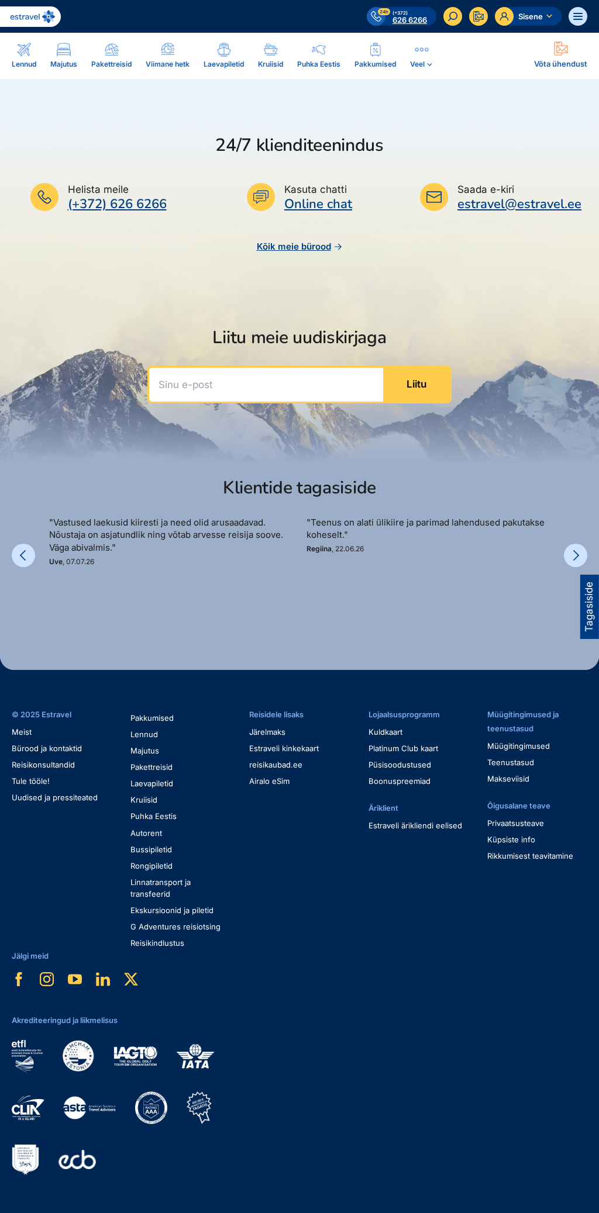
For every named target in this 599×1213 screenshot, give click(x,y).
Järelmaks (267, 732)
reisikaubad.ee (275, 764)
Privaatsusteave (515, 823)
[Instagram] (47, 979)
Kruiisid (143, 799)
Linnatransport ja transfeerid (160, 887)
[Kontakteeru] (478, 16)
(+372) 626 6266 (117, 204)
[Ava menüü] (578, 16)
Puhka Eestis (153, 816)
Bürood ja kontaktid (47, 748)
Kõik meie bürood (294, 246)
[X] (131, 979)
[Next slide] (575, 555)
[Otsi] (452, 16)
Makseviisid (508, 778)
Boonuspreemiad (400, 781)
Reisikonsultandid (43, 764)
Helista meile (98, 189)
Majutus (144, 750)
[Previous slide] (23, 555)
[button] (53, 594)
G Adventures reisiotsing (175, 926)
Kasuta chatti (315, 189)
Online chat (318, 204)
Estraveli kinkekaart (284, 748)
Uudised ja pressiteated (55, 797)
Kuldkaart (385, 732)
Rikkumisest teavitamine (530, 855)
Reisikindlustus (157, 943)
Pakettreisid (151, 767)
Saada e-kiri (485, 189)
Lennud (144, 734)
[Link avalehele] (30, 16)
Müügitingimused (518, 746)
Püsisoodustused (400, 764)
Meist (22, 732)
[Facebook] (19, 979)
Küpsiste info (511, 839)
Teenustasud (510, 762)
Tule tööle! (31, 781)
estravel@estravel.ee (519, 204)
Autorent (146, 833)
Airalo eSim (269, 781)
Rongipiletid (151, 865)
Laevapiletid (151, 783)
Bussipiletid (151, 849)
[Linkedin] (103, 979)
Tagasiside (589, 607)
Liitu (416, 384)
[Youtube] (75, 979)
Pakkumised (152, 718)
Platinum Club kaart (403, 748)
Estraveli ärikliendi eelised (415, 825)
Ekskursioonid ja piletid (172, 910)
